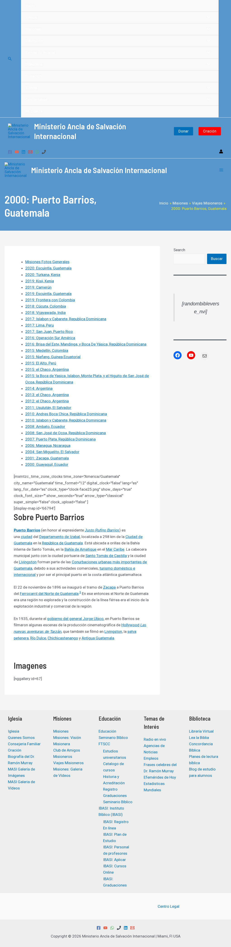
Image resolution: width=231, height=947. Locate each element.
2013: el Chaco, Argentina (47, 394)
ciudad (26, 536)
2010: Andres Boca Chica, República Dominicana (66, 414)
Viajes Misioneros (68, 763)
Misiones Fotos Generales (47, 262)
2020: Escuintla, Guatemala (48, 268)
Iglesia (13, 731)
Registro (110, 789)
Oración (209, 131)
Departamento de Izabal (59, 536)
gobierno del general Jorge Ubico (75, 618)
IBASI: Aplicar (114, 859)
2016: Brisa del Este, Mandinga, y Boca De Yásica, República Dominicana (85, 344)
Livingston (28, 562)
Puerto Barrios (27, 530)
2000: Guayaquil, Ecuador (46, 464)
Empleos (151, 758)
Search (179, 250)
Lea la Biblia (199, 737)
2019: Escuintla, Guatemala (48, 293)
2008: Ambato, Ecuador (45, 426)
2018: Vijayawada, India (45, 312)
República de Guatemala (62, 543)
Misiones (61, 731)
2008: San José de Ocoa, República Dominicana (65, 433)
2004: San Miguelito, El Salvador (52, 452)
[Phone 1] (44, 152)
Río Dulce (38, 638)
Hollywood (130, 625)
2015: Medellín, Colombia (46, 350)
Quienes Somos (21, 737)
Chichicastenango (63, 638)
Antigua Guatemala (98, 638)
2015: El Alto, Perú (40, 363)
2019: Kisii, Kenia (39, 281)
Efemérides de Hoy (160, 777)
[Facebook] (10, 152)
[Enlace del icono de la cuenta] (221, 151)
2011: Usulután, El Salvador (48, 407)
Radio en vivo (155, 739)
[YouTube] (17, 152)
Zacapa (109, 587)
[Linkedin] (23, 152)
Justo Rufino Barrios (102, 530)
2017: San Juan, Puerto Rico (49, 331)
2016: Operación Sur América (50, 338)
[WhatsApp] (37, 152)
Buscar (217, 258)
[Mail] (205, 356)
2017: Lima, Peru (39, 325)
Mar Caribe (115, 549)
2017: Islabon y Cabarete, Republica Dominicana (65, 319)
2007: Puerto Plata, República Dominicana (60, 439)
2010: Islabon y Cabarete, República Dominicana (65, 420)
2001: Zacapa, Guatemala (47, 458)
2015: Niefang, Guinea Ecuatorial (53, 357)
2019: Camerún (38, 287)
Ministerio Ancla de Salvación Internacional (99, 170)
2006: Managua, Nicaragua (47, 445)
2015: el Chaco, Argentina (47, 369)
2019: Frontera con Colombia (50, 300)
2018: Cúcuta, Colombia (45, 306)
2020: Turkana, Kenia (42, 274)
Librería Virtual (201, 731)
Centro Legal (168, 906)
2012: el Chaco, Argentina (47, 401)
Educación (107, 731)
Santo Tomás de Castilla (106, 555)
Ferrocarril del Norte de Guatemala (49, 593)
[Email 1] (30, 152)
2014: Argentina (39, 388)
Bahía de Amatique (80, 549)
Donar (183, 131)
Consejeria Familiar (24, 744)
